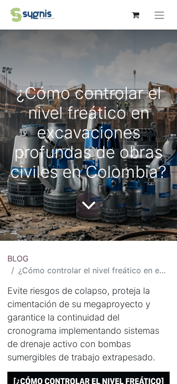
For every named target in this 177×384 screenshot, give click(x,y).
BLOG (18, 258)
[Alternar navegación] (159, 15)
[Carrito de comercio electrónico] (135, 15)
